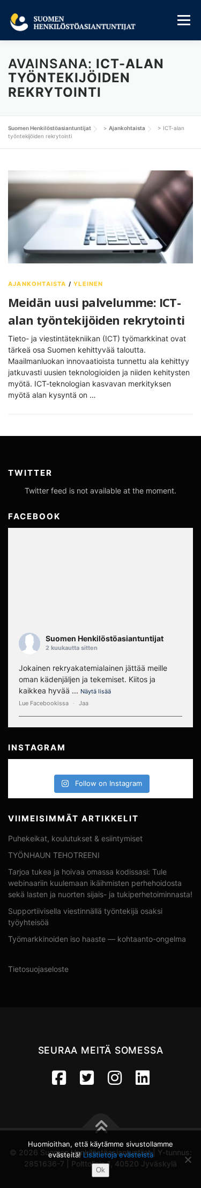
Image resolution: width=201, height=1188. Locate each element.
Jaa (83, 703)
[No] (187, 1159)
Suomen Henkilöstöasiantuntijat (104, 638)
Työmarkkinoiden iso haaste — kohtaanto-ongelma (97, 938)
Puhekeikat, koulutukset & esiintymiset (75, 838)
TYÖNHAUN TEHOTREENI (54, 855)
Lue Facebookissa (44, 703)
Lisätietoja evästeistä (118, 1154)
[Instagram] (115, 1077)
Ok (100, 1170)
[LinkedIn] (143, 1077)
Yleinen (88, 284)
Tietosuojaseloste (38, 969)
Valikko (183, 20)
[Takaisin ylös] (100, 1128)
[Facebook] (59, 1077)
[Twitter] (87, 1077)
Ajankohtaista (37, 284)
